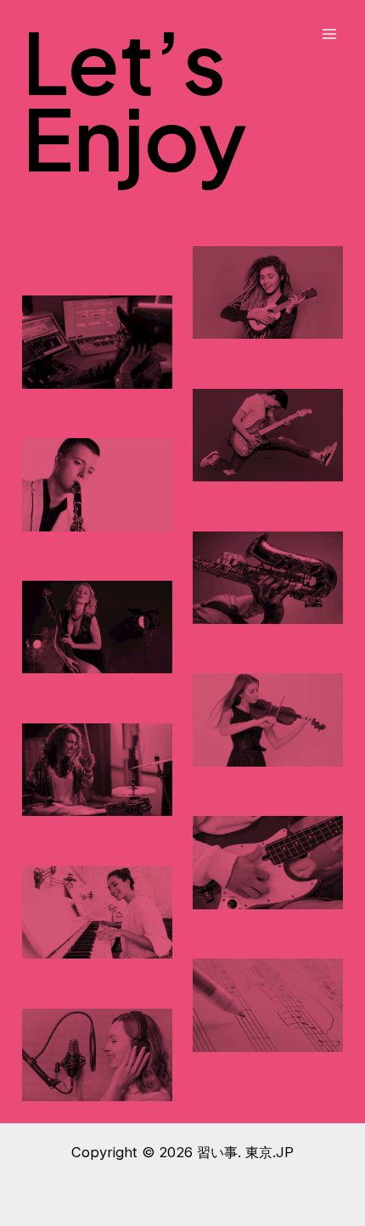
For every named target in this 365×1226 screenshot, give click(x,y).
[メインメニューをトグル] (329, 34)
